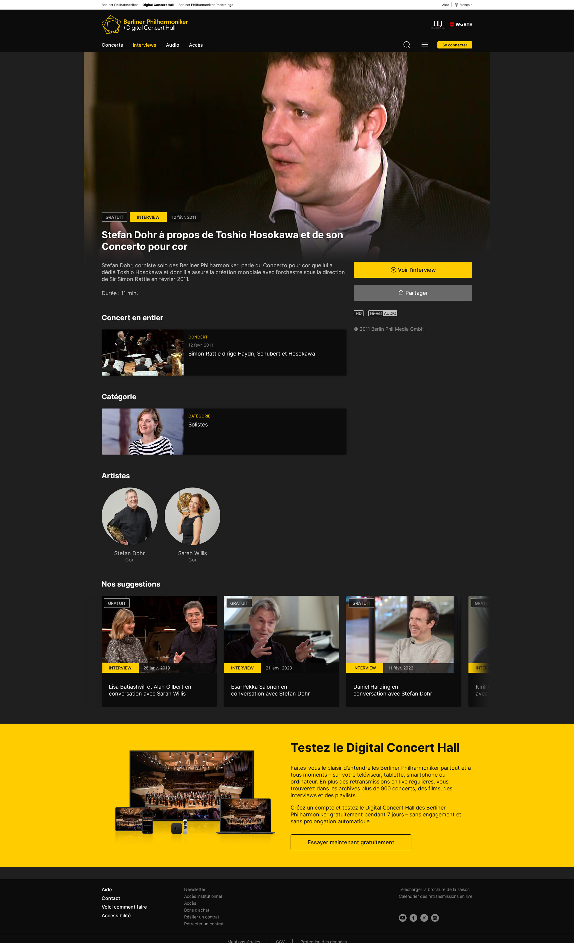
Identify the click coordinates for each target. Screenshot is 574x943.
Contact (111, 898)
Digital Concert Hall (158, 5)
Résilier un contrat (201, 916)
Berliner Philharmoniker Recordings (205, 5)
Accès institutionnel (203, 896)
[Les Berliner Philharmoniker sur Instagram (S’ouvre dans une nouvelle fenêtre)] (435, 918)
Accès (196, 45)
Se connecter (454, 44)
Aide (445, 5)
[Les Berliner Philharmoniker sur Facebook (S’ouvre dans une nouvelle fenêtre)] (413, 918)
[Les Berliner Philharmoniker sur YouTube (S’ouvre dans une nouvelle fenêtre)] (403, 918)
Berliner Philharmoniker (120, 5)
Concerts (112, 45)
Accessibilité (116, 915)
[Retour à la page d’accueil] (145, 24)
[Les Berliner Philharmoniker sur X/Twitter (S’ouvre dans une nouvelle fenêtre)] (424, 918)
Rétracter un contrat (204, 923)
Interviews (144, 45)
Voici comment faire (124, 907)
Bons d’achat (196, 909)
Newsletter (194, 889)
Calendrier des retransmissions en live (435, 896)
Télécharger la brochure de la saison (434, 889)
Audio (172, 45)
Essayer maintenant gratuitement (351, 842)
